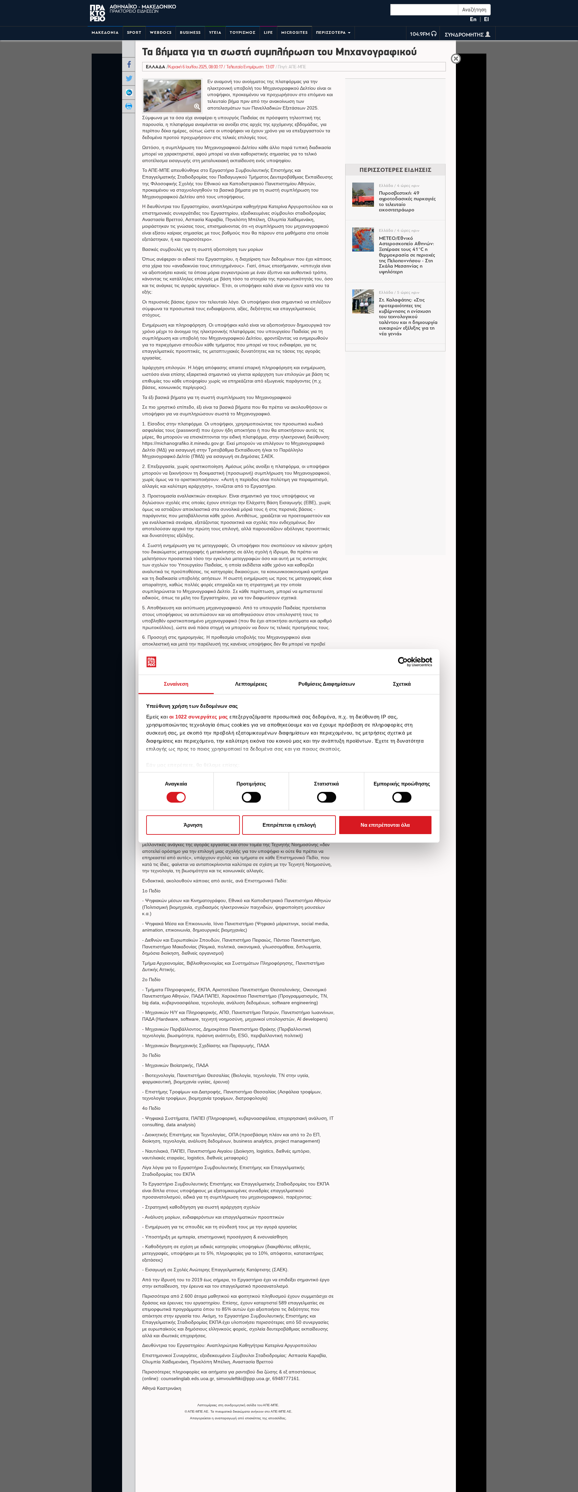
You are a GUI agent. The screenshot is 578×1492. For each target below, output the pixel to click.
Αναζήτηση (474, 9)
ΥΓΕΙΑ (215, 32)
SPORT (134, 32)
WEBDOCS (161, 32)
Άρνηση (193, 825)
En (473, 19)
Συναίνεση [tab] (176, 684)
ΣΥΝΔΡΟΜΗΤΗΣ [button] (465, 35)
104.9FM (420, 34)
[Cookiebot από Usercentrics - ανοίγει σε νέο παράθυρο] (403, 662)
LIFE (268, 32)
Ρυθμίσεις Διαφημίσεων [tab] (326, 684)
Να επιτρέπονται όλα (385, 825)
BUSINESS (190, 32)
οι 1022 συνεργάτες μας (198, 717)
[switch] (251, 797)
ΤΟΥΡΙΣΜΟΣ (243, 32)
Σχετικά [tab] (402, 684)
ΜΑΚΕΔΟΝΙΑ (105, 32)
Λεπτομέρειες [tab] (251, 684)
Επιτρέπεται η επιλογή (289, 825)
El (486, 19)
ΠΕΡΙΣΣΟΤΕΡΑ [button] (331, 32)
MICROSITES (294, 32)
